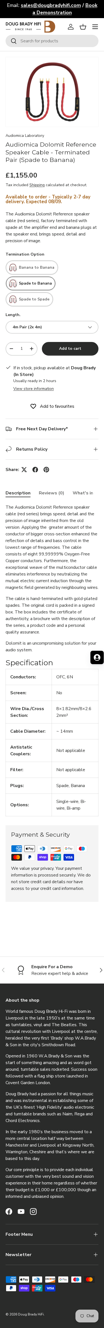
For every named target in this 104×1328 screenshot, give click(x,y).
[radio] (32, 267)
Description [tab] (18, 493)
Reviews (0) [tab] (51, 493)
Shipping (37, 185)
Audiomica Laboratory (25, 135)
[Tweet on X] (24, 469)
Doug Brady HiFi (31, 1314)
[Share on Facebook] (35, 469)
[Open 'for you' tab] (97, 657)
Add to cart (70, 348)
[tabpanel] (52, 660)
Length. (13, 314)
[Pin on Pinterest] (46, 469)
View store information (33, 388)
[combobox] (52, 41)
